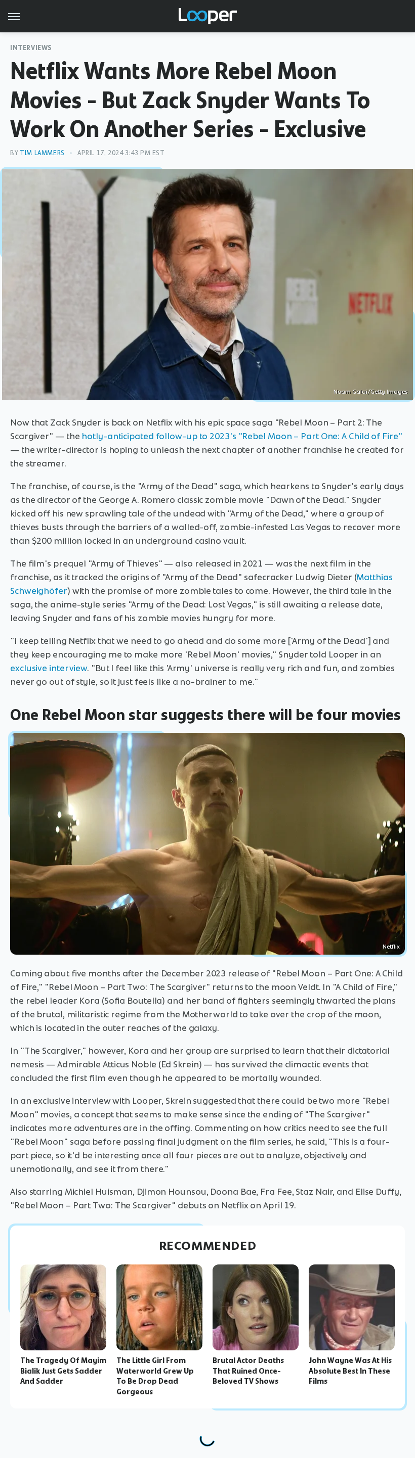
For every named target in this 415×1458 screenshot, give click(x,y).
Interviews (31, 47)
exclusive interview (48, 668)
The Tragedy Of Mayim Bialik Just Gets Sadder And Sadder (63, 1371)
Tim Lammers (42, 153)
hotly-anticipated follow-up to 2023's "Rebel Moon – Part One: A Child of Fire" (241, 436)
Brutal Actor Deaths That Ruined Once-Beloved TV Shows (248, 1371)
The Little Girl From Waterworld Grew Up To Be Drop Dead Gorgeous (155, 1376)
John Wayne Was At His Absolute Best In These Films (350, 1371)
